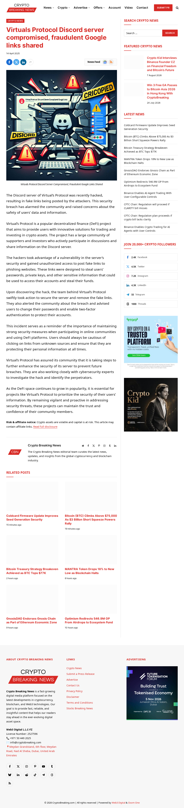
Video (129, 7)
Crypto (63, 7)
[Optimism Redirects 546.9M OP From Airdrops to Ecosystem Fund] (91, 599)
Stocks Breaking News (79, 708)
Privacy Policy (74, 691)
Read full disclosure (45, 426)
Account (115, 7)
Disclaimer (72, 697)
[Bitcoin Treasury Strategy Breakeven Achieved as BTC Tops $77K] (32, 549)
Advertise (81, 7)
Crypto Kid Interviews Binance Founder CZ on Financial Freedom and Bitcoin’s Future (162, 64)
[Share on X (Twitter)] (16, 62)
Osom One (134, 802)
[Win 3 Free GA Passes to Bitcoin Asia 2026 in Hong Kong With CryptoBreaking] (134, 89)
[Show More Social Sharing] (30, 62)
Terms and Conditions (79, 702)
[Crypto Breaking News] (21, 7)
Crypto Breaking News (44, 445)
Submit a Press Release (80, 674)
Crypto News (15, 21)
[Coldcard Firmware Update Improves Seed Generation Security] (32, 496)
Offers (98, 7)
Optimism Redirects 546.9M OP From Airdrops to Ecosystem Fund (89, 620)
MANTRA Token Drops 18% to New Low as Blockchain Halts (89, 571)
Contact (142, 7)
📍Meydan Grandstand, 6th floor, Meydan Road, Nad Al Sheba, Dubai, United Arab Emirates (31, 751)
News (48, 7)
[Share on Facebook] (9, 62)
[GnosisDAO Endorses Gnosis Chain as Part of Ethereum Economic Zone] (32, 599)
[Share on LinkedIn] (23, 62)
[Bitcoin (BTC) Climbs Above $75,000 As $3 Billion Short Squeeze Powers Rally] (91, 496)
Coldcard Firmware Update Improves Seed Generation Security (32, 517)
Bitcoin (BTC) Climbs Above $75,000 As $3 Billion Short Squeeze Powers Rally (91, 519)
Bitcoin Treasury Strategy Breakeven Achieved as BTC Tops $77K (32, 571)
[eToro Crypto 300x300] (151, 368)
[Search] (177, 8)
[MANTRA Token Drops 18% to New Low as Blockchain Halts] (91, 549)
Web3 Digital (118, 802)
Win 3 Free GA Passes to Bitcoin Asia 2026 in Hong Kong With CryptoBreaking (162, 91)
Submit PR (163, 7)
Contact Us (72, 685)
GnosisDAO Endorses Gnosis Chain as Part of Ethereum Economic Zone (31, 620)
